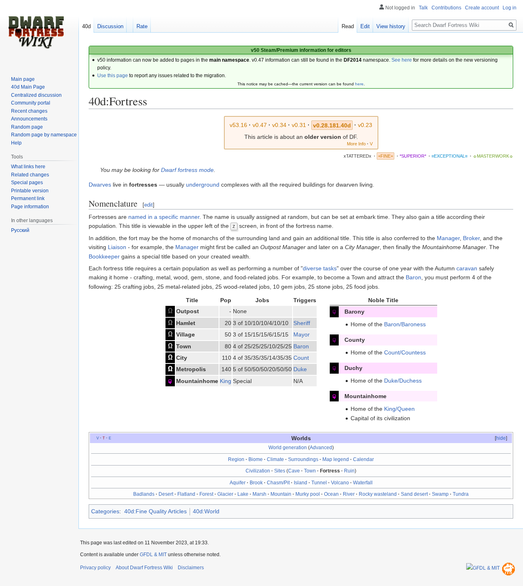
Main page (23, 79)
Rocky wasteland (378, 494)
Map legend (335, 459)
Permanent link (28, 198)
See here (401, 60)
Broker (471, 238)
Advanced (321, 447)
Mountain (280, 494)
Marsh (259, 494)
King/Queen (399, 409)
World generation (287, 447)
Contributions (446, 8)
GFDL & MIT (153, 554)
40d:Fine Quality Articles (155, 511)
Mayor (301, 334)
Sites (279, 471)
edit (148, 205)
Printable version (30, 191)
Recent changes (29, 111)
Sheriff (301, 323)
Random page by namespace (44, 135)
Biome (255, 459)
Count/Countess (405, 352)
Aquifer (238, 483)
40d (86, 26)
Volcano (340, 483)
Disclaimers (191, 567)
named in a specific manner (163, 217)
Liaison (117, 247)
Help (16, 143)
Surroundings (303, 459)
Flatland (186, 494)
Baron (413, 277)
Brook (256, 483)
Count (301, 357)
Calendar (363, 459)
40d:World (206, 511)
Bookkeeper (104, 256)
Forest (206, 494)
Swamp (440, 494)
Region (236, 459)
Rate (142, 26)
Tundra (461, 494)
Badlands (143, 494)
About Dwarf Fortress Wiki (144, 567)
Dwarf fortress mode (187, 170)
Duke (300, 369)
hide (501, 438)
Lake (242, 494)
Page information (30, 206)
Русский (20, 230)
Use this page (112, 75)
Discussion (110, 26)
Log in (509, 8)
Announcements (29, 119)
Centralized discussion (36, 95)
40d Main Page (28, 87)
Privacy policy (95, 567)
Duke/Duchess (403, 380)
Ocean (331, 494)
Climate (275, 459)
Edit (365, 26)
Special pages (27, 182)
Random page (27, 127)
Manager (448, 238)
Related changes (30, 175)
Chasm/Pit (278, 483)
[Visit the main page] (36, 32)
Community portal (30, 103)
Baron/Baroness (405, 324)
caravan (466, 268)
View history (390, 26)
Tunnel (319, 483)
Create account (482, 8)
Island (300, 483)
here (359, 84)
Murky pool (307, 494)
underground (202, 184)
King (225, 381)
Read (348, 26)
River (349, 494)
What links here (28, 166)
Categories (105, 511)
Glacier (225, 494)
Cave (294, 471)
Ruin (349, 471)
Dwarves (100, 184)
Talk (423, 8)
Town (310, 471)
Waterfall (363, 483)
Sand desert (414, 494)
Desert (166, 494)
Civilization (258, 471)
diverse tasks (320, 268)
